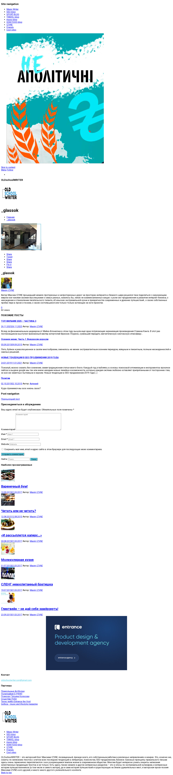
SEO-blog (11, 12)
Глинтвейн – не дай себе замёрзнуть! (29, 609)
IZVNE (9, 24)
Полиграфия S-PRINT (11, 694)
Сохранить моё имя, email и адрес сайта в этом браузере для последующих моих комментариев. (53, 449)
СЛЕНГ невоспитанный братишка (27, 584)
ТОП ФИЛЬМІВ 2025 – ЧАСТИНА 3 (18, 321)
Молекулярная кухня (17, 560)
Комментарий (8, 429)
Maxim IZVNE (7, 290)
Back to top (6, 772)
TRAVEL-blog (12, 17)
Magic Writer (12, 9)
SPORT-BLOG (12, 14)
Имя (4, 434)
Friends (10, 27)
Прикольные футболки (12, 691)
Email (4, 439)
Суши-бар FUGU (9, 699)
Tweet (9, 257)
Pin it (8, 264)
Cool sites (11, 30)
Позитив (5, 378)
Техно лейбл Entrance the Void (16, 701)
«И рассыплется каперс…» (21, 535)
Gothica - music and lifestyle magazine (19, 704)
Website (5, 444)
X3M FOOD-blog (14, 22)
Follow (10, 170)
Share (9, 254)
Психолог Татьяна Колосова (15, 696)
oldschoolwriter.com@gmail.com (16, 680)
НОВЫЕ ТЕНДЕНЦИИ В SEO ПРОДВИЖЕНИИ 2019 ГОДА (30, 357)
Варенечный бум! (14, 486)
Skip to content (8, 167)
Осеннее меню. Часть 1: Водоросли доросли (24, 339)
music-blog (11, 19)
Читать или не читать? (18, 511)
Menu (3, 170)
